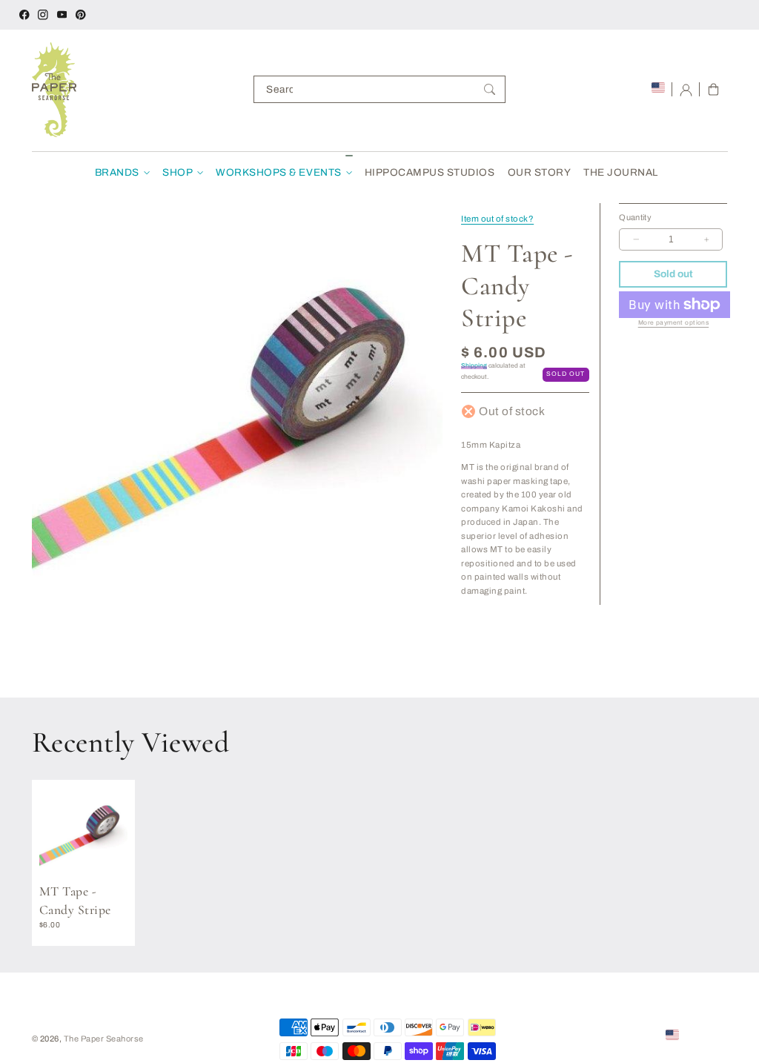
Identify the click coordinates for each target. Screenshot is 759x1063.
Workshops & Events (278, 172)
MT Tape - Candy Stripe (75, 901)
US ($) (695, 1034)
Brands (117, 172)
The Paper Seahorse (104, 1038)
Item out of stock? (497, 218)
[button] (713, 89)
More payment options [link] (673, 322)
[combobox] (379, 89)
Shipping (474, 365)
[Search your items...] (489, 90)
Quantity (635, 217)
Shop (177, 172)
